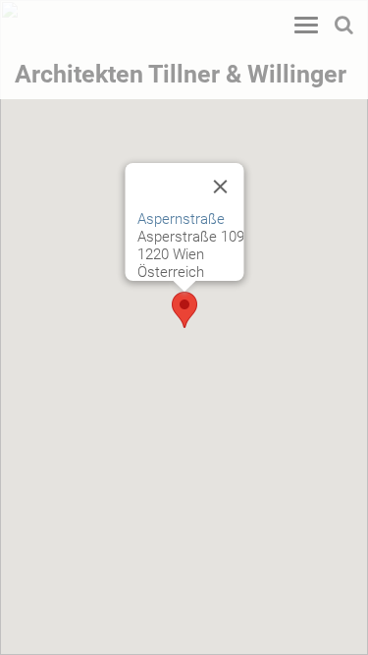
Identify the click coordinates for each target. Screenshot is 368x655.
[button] (184, 310)
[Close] (219, 186)
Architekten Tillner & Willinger (180, 74)
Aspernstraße (180, 219)
